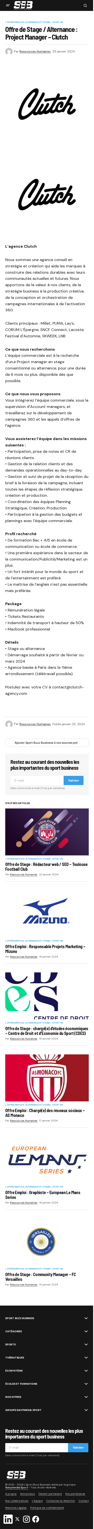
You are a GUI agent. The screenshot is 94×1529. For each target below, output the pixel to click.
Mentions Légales (16, 1508)
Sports (10, 1344)
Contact (83, 1501)
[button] (7, 5)
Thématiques (14, 1357)
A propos (11, 1494)
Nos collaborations (16, 1501)
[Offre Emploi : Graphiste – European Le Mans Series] (47, 1159)
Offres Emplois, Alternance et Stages (28, 22)
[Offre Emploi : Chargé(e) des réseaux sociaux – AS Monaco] (47, 1077)
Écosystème (14, 1370)
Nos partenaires (75, 1494)
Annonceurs (27, 1494)
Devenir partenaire (50, 1494)
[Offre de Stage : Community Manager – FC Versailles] (47, 1242)
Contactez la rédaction (60, 1501)
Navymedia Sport (16, 1487)
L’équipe (37, 1501)
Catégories (13, 1331)
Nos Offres (13, 1396)
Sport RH (57, 22)
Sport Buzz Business (19, 1318)
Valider (73, 780)
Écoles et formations (21, 1383)
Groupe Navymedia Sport (23, 1410)
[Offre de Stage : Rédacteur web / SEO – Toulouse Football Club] (47, 831)
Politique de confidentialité (47, 1508)
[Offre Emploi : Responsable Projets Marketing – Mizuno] (47, 913)
